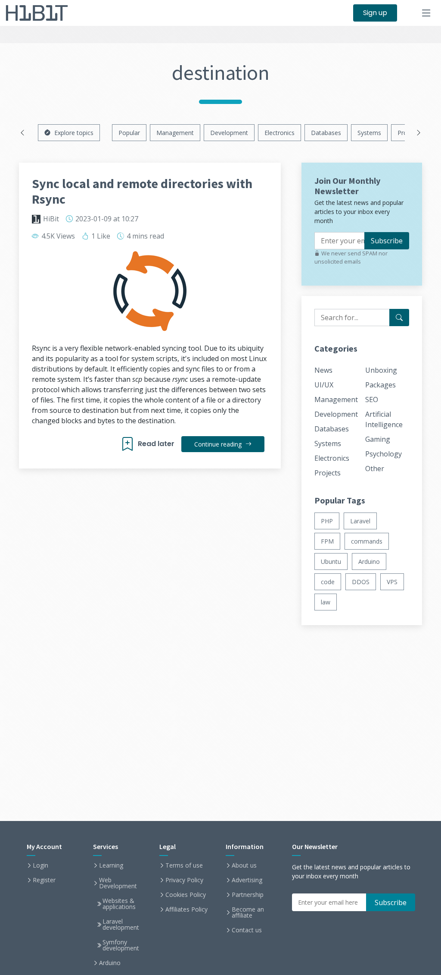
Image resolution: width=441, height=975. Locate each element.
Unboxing (381, 370)
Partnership (248, 895)
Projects (327, 473)
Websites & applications (119, 904)
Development (229, 133)
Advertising (247, 880)
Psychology (383, 454)
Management (175, 133)
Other (374, 468)
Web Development (118, 883)
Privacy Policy (184, 880)
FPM (327, 541)
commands (366, 541)
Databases (326, 133)
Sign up (375, 13)
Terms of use (184, 865)
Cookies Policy (185, 895)
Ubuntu (331, 561)
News (323, 370)
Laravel (360, 521)
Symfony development (120, 945)
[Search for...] (399, 317)
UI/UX (323, 385)
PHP (327, 521)
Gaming (377, 439)
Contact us (247, 930)
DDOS (361, 582)
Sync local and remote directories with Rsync (142, 191)
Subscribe (387, 240)
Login (40, 865)
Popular (129, 133)
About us (244, 865)
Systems (369, 133)
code (328, 582)
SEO (371, 399)
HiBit (51, 218)
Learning (111, 865)
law (325, 602)
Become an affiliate (248, 912)
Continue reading (218, 444)
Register (44, 880)
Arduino (369, 561)
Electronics (279, 133)
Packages (380, 385)
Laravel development (120, 924)
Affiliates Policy (186, 909)
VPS (392, 582)
